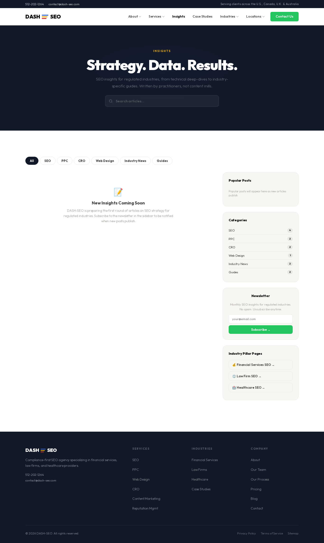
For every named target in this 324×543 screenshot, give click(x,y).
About (133, 16)
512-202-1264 (34, 4)
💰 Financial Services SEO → (253, 365)
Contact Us (284, 16)
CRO (81, 161)
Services (155, 16)
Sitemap (293, 533)
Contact (257, 508)
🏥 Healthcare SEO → (248, 387)
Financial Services (205, 460)
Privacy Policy (246, 533)
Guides (162, 161)
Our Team (258, 469)
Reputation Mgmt (145, 508)
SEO (47, 161)
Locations (253, 16)
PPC (64, 161)
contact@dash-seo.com (64, 4)
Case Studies (203, 16)
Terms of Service (272, 533)
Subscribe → (260, 329)
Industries (227, 16)
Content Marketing (146, 498)
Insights (178, 16)
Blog (254, 498)
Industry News (135, 161)
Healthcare (200, 479)
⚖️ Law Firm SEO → (246, 376)
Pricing (256, 489)
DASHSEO (43, 16)
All (32, 161)
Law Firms (199, 469)
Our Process (260, 479)
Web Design (105, 161)
